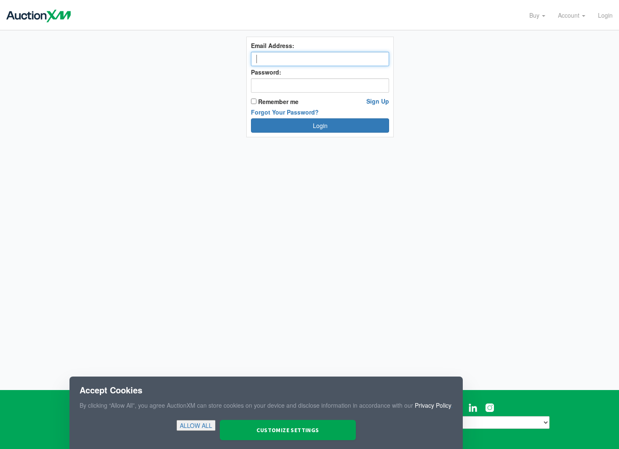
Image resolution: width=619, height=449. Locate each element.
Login (605, 15)
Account (569, 15)
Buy (535, 15)
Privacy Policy (433, 405)
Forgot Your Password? (285, 112)
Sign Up (377, 101)
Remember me (277, 101)
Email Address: (272, 45)
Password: (266, 72)
